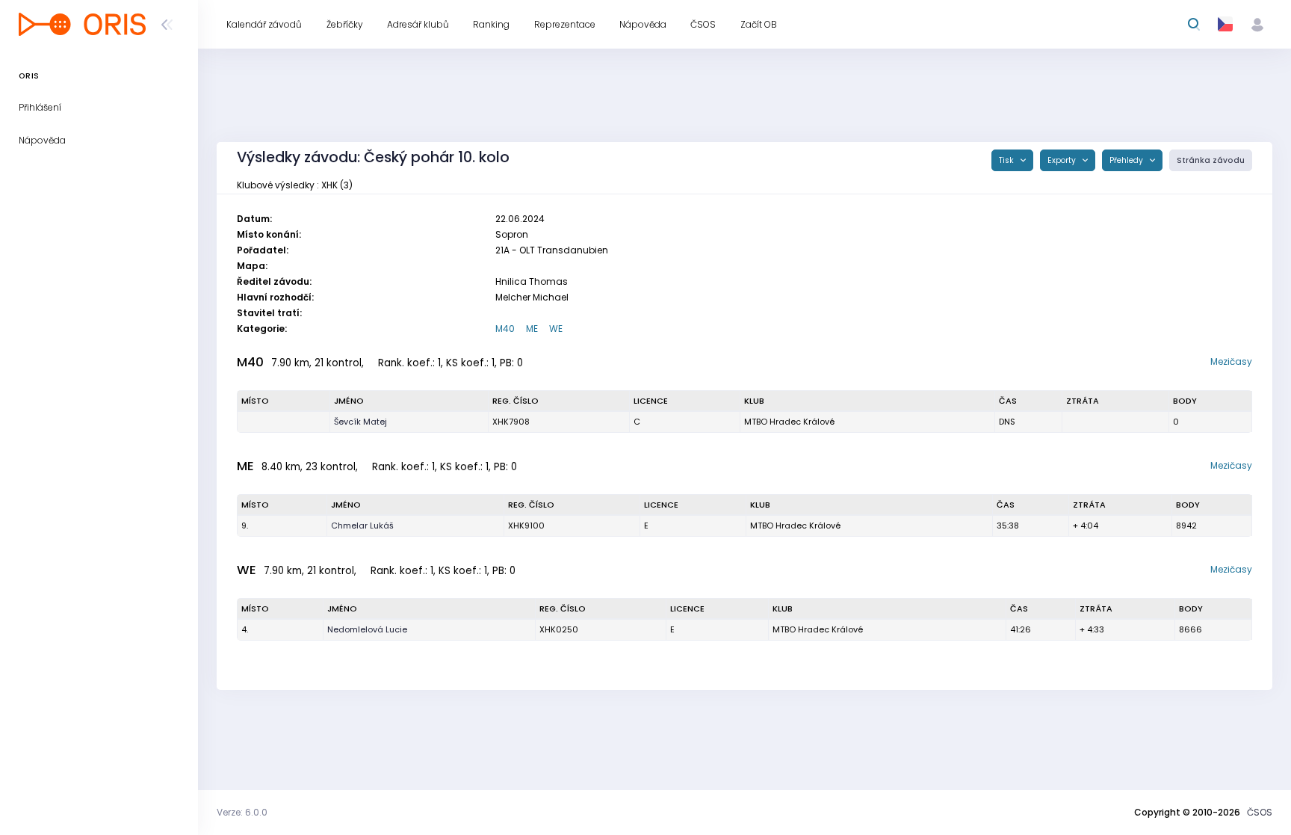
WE (556, 328)
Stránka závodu (1211, 160)
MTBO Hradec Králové (789, 422)
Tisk (1007, 160)
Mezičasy (1231, 361)
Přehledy (1127, 160)
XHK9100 (526, 525)
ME (532, 328)
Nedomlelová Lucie (367, 629)
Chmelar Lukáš (362, 525)
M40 (505, 328)
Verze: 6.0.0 (242, 812)
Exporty (1062, 160)
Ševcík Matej (360, 422)
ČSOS (1259, 812)
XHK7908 (511, 422)
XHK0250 (558, 629)
